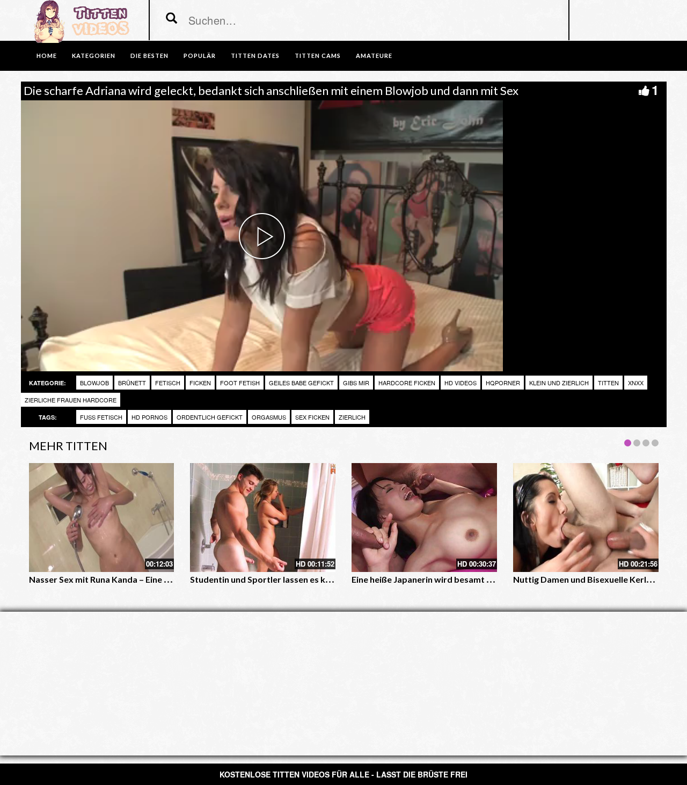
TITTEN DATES (255, 55)
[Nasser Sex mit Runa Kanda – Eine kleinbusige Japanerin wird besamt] (101, 517)
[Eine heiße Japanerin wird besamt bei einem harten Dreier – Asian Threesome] (424, 517)
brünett (132, 382)
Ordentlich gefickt (210, 417)
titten (608, 382)
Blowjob (94, 382)
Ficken (200, 382)
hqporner (503, 382)
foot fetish (240, 382)
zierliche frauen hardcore (70, 399)
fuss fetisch (101, 417)
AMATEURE (374, 55)
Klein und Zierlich (559, 382)
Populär (200, 55)
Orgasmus (269, 417)
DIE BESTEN (149, 55)
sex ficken (312, 417)
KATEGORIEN (93, 55)
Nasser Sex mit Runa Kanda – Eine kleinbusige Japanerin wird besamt (165, 579)
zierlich (352, 417)
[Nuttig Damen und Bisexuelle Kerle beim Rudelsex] (586, 517)
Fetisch (167, 382)
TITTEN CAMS (318, 55)
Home (46, 55)
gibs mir (356, 382)
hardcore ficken (406, 382)
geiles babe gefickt (301, 382)
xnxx (636, 382)
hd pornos (149, 417)
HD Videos (460, 382)
